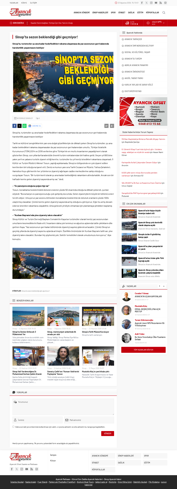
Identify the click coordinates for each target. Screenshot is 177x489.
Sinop (14, 328)
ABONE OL (36, 126)
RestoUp (112, 482)
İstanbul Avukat (17, 482)
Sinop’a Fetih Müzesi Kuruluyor (95, 332)
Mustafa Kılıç (141, 306)
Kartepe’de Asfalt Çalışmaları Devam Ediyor (139, 162)
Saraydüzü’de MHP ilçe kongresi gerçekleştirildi (141, 193)
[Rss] (161, 3)
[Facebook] (142, 3)
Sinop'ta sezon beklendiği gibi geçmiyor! (36, 291)
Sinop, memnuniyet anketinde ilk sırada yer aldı (61, 333)
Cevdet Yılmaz (142, 293)
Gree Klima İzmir (125, 482)
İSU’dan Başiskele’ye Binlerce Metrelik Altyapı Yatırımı (143, 139)
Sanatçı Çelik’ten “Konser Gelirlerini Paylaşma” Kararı (63, 372)
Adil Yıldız (139, 334)
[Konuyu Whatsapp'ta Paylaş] (24, 126)
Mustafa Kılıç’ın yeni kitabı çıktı (95, 371)
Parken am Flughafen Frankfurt (62, 482)
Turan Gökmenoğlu (144, 320)
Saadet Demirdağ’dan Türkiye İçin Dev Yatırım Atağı (52, 23)
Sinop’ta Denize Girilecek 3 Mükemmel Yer (24, 333)
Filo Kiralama (154, 482)
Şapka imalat (30, 482)
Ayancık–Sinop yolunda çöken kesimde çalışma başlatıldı (151, 271)
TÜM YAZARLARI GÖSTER (143, 350)
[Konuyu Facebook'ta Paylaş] (14, 126)
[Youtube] (156, 3)
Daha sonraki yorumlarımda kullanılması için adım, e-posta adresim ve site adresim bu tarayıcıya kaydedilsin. (60, 427)
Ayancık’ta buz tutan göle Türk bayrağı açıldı (151, 259)
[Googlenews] (165, 3)
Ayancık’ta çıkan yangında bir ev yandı (150, 247)
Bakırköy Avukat (140, 482)
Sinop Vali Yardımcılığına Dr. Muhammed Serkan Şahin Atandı (26, 372)
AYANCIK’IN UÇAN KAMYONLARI (148, 296)
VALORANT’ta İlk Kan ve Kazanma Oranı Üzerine (141, 183)
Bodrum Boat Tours (85, 482)
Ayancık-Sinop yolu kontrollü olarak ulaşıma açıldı (150, 223)
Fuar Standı (42, 482)
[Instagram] (151, 3)
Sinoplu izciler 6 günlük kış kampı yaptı (149, 235)
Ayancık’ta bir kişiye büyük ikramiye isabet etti (149, 211)
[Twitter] (147, 3)
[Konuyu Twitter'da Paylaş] (19, 126)
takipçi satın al (101, 482)
